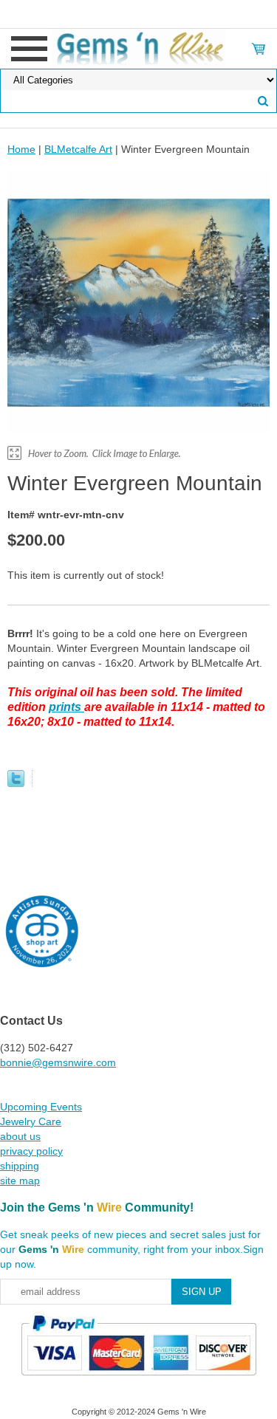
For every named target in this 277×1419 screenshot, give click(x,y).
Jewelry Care (30, 1121)
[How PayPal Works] (138, 1382)
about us (20, 1136)
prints (66, 707)
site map (20, 1180)
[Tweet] (15, 783)
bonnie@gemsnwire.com (58, 1062)
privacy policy (31, 1151)
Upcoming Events (41, 1107)
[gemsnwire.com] (138, 48)
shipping (19, 1166)
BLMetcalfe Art (78, 149)
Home (21, 149)
